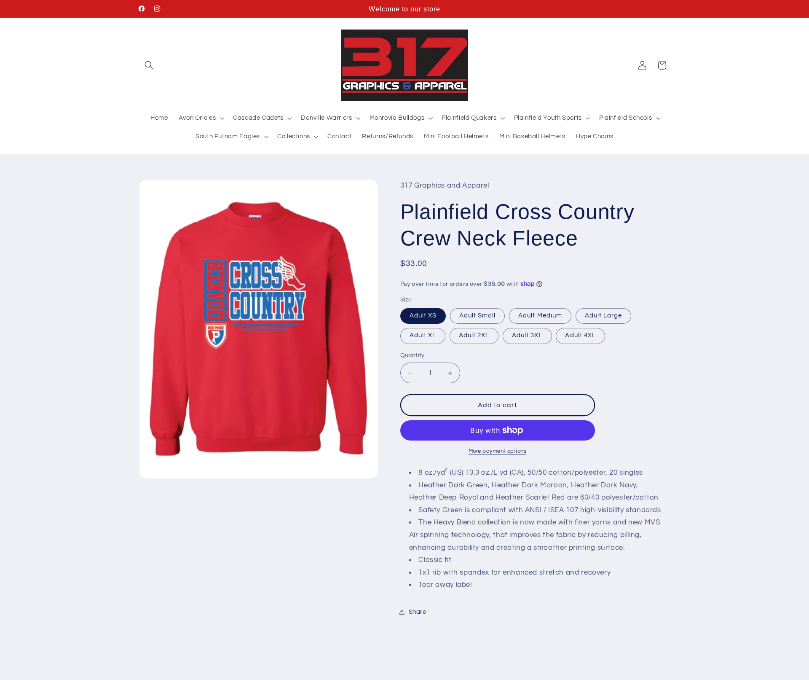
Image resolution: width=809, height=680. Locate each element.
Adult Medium (540, 315)
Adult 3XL (527, 336)
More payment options (498, 451)
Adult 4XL (580, 336)
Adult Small (477, 315)
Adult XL (423, 336)
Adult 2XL (474, 336)
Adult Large (603, 315)
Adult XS (423, 315)
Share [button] (417, 612)
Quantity (412, 356)
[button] (148, 65)
